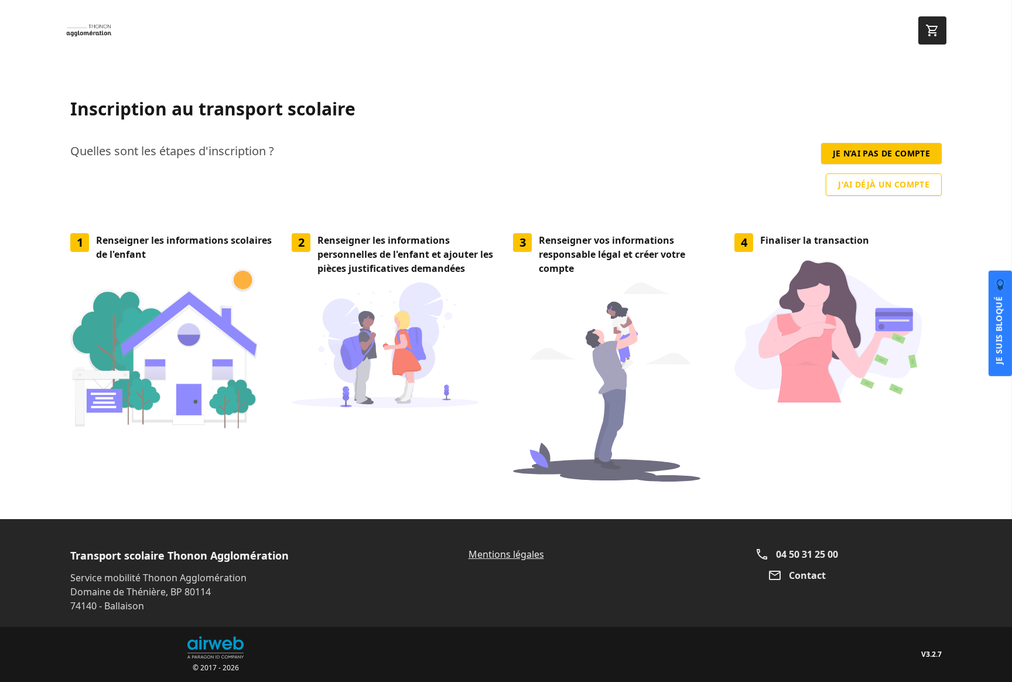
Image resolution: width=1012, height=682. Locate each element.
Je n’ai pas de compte (881, 153)
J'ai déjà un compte (883, 184)
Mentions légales (506, 554)
